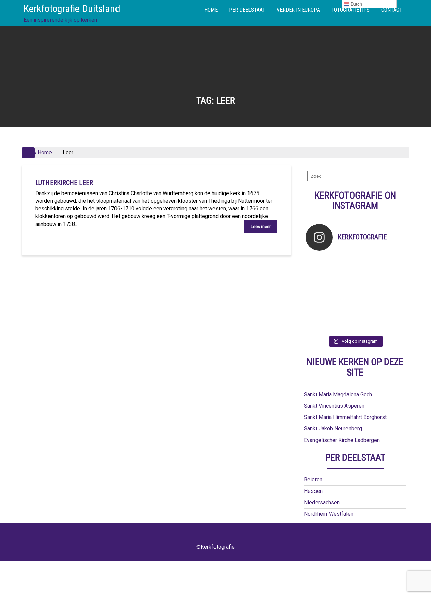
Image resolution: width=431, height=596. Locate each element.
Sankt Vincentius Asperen (334, 406)
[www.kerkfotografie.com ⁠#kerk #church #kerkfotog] (343, 309)
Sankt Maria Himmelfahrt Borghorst (345, 417)
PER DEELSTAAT (247, 10)
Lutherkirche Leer (64, 183)
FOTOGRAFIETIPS (350, 10)
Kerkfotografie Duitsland (72, 8)
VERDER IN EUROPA (298, 10)
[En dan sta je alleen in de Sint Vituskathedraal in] (367, 294)
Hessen (313, 491)
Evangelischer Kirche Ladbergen (342, 440)
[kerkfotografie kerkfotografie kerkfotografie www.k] (318, 263)
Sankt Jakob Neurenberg (333, 428)
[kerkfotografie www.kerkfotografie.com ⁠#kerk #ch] (318, 279)
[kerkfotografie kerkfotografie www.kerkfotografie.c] (392, 263)
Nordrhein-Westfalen (328, 514)
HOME (211, 10)
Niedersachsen (322, 502)
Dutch (355, 4)
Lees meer (261, 226)
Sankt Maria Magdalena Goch (338, 394)
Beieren (313, 479)
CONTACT (391, 10)
